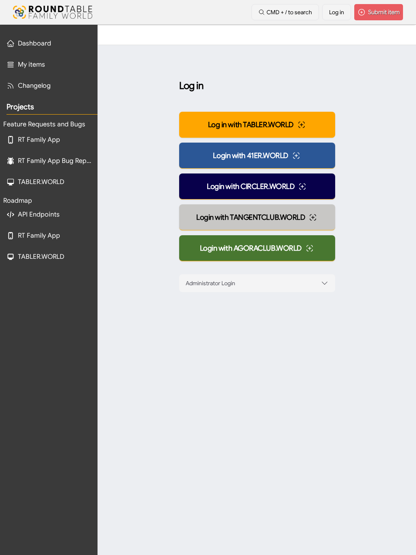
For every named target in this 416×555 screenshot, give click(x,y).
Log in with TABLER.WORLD (251, 124)
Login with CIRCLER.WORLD (251, 186)
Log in (336, 12)
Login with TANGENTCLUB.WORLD (250, 217)
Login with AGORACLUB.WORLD (251, 248)
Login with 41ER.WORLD (250, 155)
